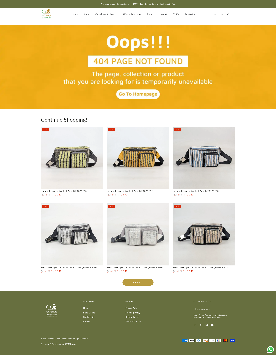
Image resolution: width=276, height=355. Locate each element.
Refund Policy (132, 317)
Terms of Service (133, 321)
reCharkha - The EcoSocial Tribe (60, 339)
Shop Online (89, 312)
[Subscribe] (233, 309)
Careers (86, 321)
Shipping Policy (132, 312)
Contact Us (88, 317)
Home (86, 308)
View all (138, 282)
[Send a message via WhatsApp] (271, 350)
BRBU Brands (70, 344)
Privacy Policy (132, 308)
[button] (215, 14)
